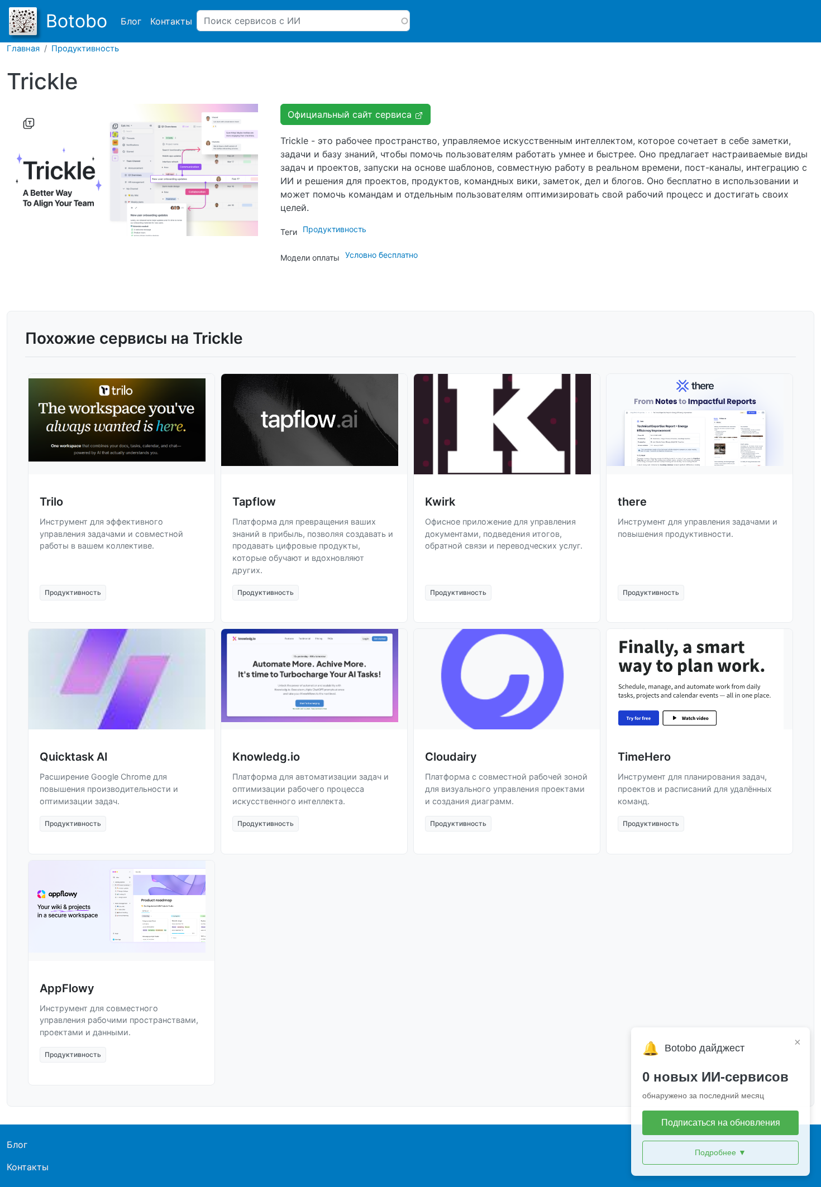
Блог (131, 21)
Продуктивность (85, 49)
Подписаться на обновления (720, 1122)
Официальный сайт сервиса (351, 114)
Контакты (171, 21)
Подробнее (720, 1152)
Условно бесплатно (381, 254)
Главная (23, 49)
